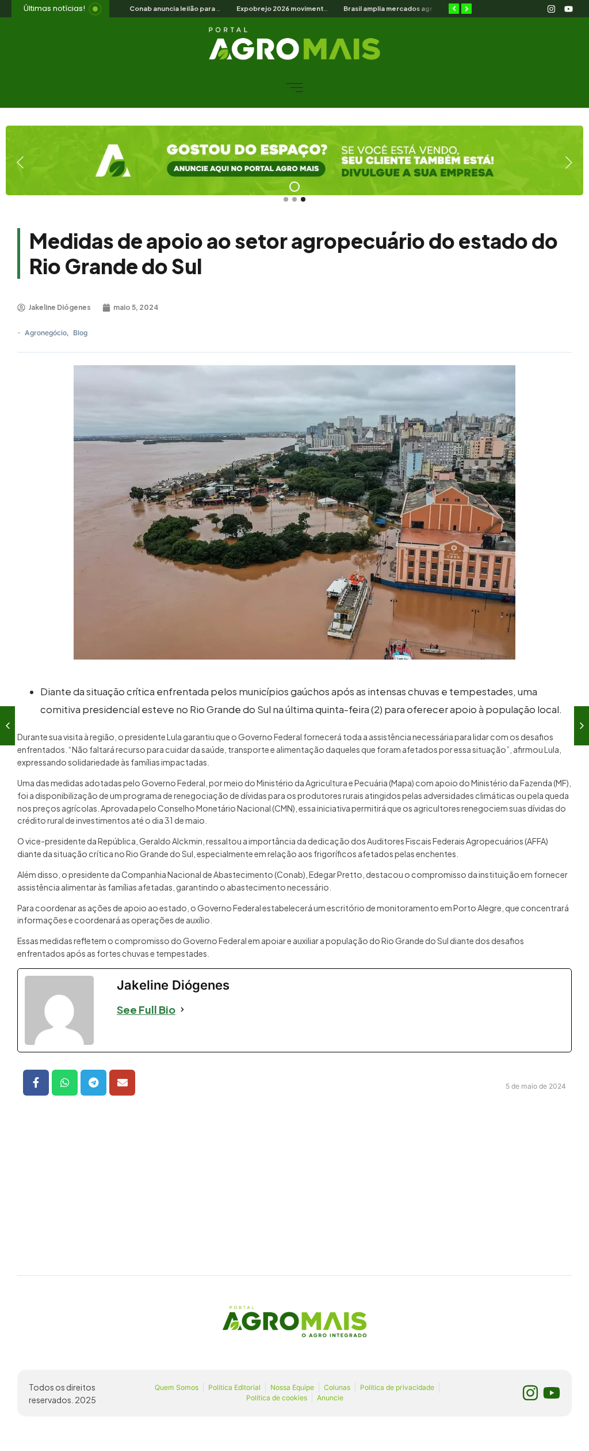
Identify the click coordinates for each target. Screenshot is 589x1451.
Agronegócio (47, 332)
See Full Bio (146, 1009)
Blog (80, 332)
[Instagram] (551, 8)
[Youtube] (568, 8)
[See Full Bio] (182, 1009)
